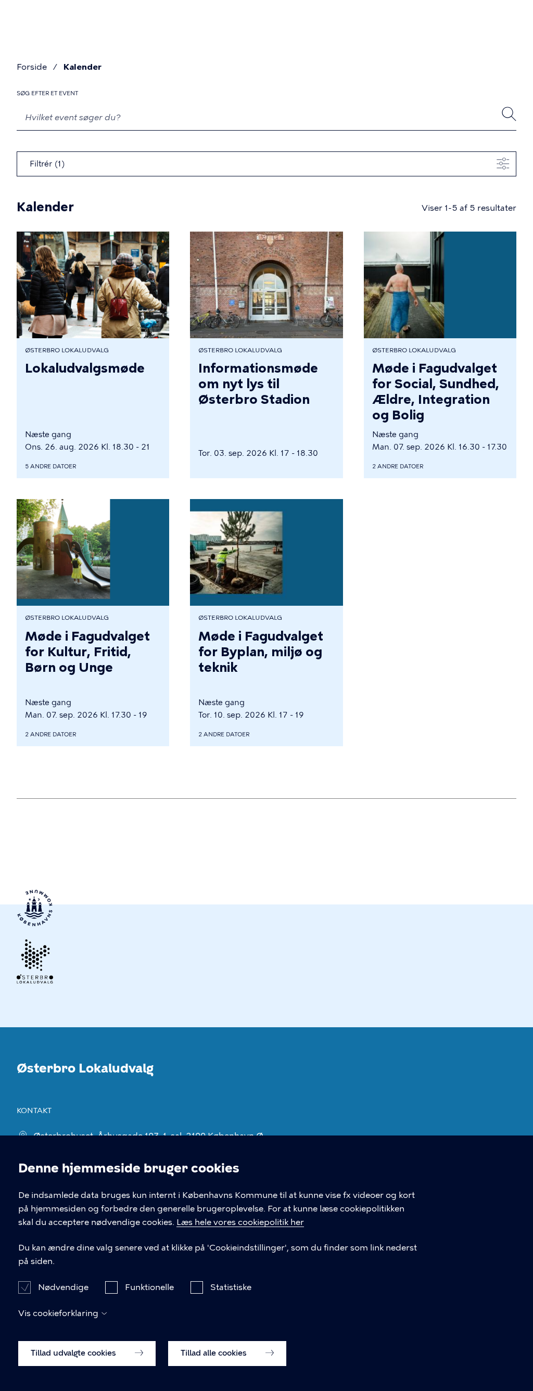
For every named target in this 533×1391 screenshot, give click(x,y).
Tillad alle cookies (215, 1353)
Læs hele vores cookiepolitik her (240, 1222)
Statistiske (230, 1287)
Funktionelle (149, 1287)
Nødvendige (63, 1287)
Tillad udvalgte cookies (74, 1353)
